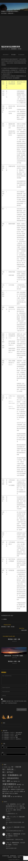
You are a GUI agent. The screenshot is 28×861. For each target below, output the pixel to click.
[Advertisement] (14, 31)
